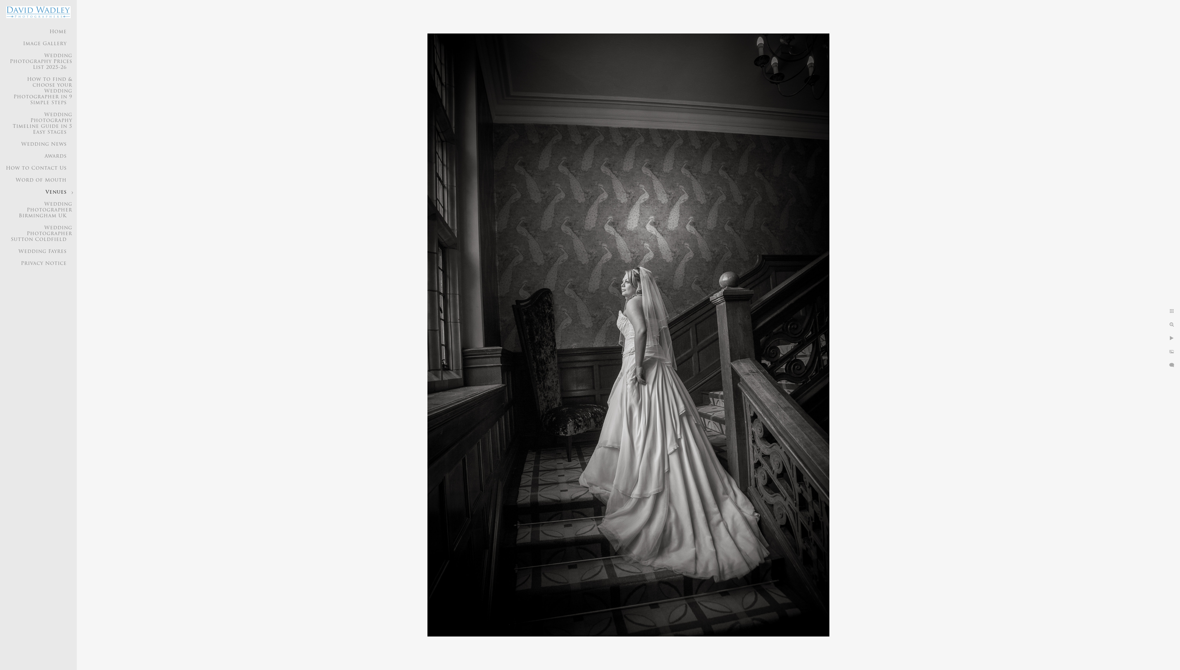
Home (58, 32)
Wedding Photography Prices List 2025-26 (41, 61)
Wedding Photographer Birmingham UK (45, 210)
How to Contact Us (36, 168)
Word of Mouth (41, 180)
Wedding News (44, 144)
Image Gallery (45, 43)
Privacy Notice (44, 263)
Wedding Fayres (42, 251)
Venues (56, 192)
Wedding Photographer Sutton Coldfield (41, 234)
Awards (56, 156)
